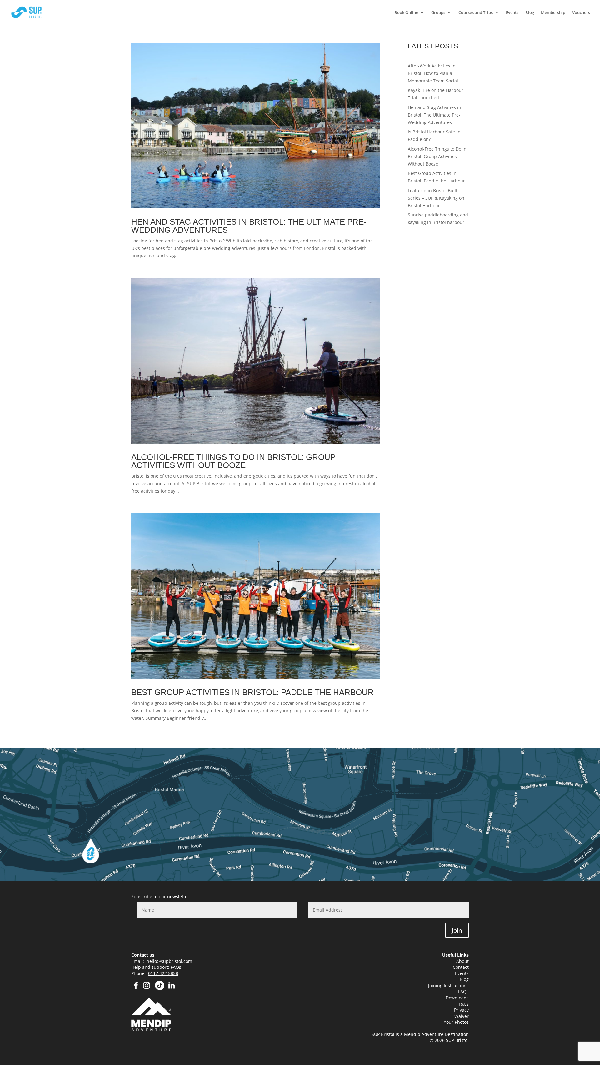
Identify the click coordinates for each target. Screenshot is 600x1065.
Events (512, 12)
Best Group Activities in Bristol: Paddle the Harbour (252, 692)
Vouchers (581, 12)
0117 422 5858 (163, 973)
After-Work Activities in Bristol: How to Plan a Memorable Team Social (433, 73)
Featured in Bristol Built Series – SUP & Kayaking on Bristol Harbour (436, 197)
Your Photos (456, 1022)
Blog (529, 12)
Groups (438, 12)
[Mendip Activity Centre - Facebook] (136, 988)
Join (457, 930)
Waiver (461, 1016)
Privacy (461, 1010)
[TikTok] (159, 988)
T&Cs (463, 1004)
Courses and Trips (475, 12)
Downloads (457, 998)
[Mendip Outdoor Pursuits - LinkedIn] (171, 988)
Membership (553, 12)
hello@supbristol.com (169, 961)
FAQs (176, 967)
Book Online (406, 12)
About (462, 961)
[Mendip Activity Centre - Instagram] (148, 988)
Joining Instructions (448, 985)
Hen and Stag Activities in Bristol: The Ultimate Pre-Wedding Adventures (249, 226)
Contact (461, 967)
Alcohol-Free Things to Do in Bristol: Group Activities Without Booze (233, 461)
